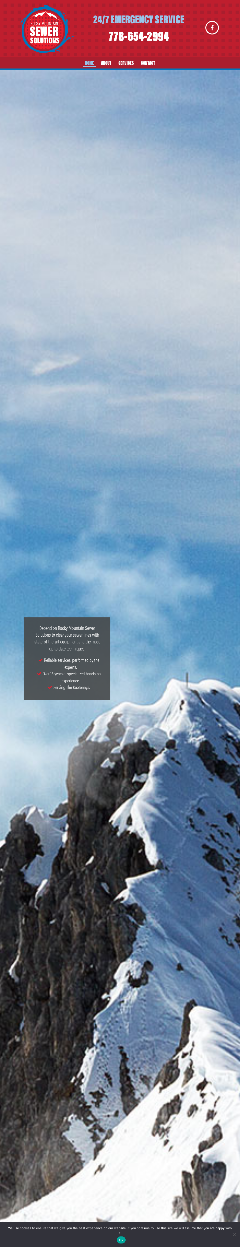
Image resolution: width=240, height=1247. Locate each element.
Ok (121, 1240)
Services (126, 62)
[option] (120, 658)
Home (89, 62)
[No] (234, 1234)
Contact (148, 62)
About (106, 62)
